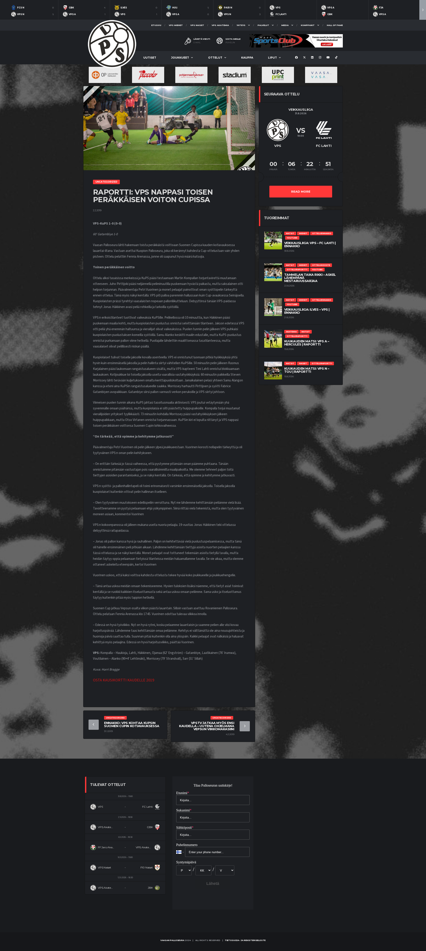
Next (422, 10)
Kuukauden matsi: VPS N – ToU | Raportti (306, 370)
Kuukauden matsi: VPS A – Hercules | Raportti (306, 342)
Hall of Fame (335, 25)
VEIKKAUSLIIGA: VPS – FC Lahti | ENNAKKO (310, 244)
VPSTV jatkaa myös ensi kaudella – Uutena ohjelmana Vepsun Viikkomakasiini (206, 726)
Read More (300, 191)
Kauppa (247, 57)
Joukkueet (180, 57)
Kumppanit (308, 25)
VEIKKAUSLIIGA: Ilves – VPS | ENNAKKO (306, 311)
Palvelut (263, 25)
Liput (272, 57)
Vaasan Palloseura (172, 940)
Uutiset (149, 57)
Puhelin (230, 42)
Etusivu (156, 25)
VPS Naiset (197, 25)
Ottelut (215, 57)
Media (285, 25)
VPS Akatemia (220, 25)
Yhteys (241, 25)
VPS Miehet (176, 25)
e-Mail (197, 42)
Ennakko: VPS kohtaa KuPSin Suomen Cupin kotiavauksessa (131, 724)
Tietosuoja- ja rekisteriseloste (245, 940)
